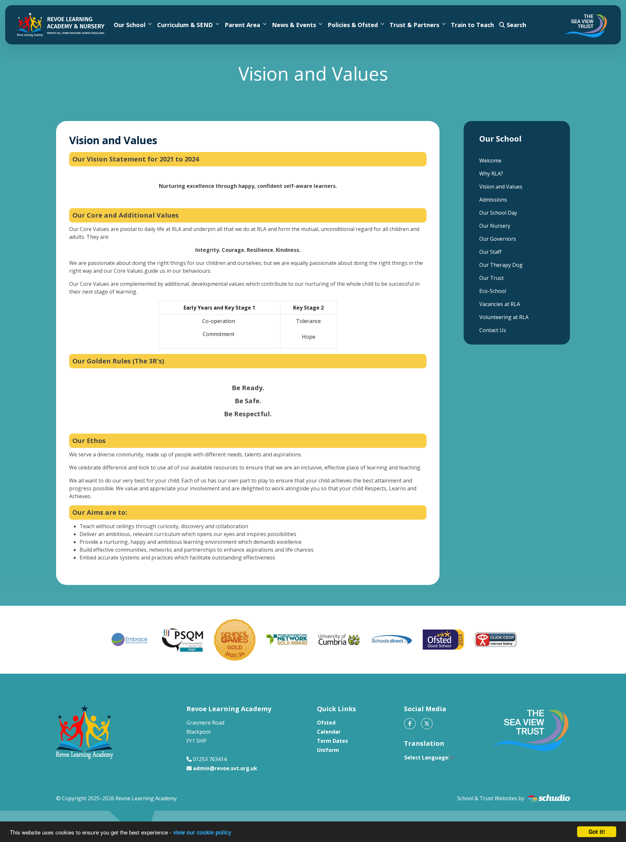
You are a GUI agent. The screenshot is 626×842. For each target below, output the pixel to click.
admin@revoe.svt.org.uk (225, 768)
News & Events (294, 25)
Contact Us (492, 330)
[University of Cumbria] (339, 639)
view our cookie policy (202, 832)
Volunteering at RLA (504, 317)
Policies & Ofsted (353, 25)
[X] (427, 723)
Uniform (328, 750)
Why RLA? (491, 173)
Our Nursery (494, 225)
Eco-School (492, 291)
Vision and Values (500, 186)
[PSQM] (182, 639)
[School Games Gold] (235, 639)
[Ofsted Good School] (443, 640)
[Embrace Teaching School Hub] (130, 639)
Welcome (490, 160)
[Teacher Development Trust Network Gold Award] (287, 640)
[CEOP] (496, 640)
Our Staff (490, 251)
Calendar (329, 731)
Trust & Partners (414, 25)
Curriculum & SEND (185, 25)
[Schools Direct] (391, 640)
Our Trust (491, 278)
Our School (129, 25)
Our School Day (498, 212)
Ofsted (326, 722)
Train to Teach (472, 25)
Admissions (493, 199)
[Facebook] (410, 723)
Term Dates (332, 740)
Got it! (597, 831)
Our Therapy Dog (501, 264)
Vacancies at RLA (499, 304)
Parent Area (242, 25)
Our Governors (497, 238)
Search (515, 25)
